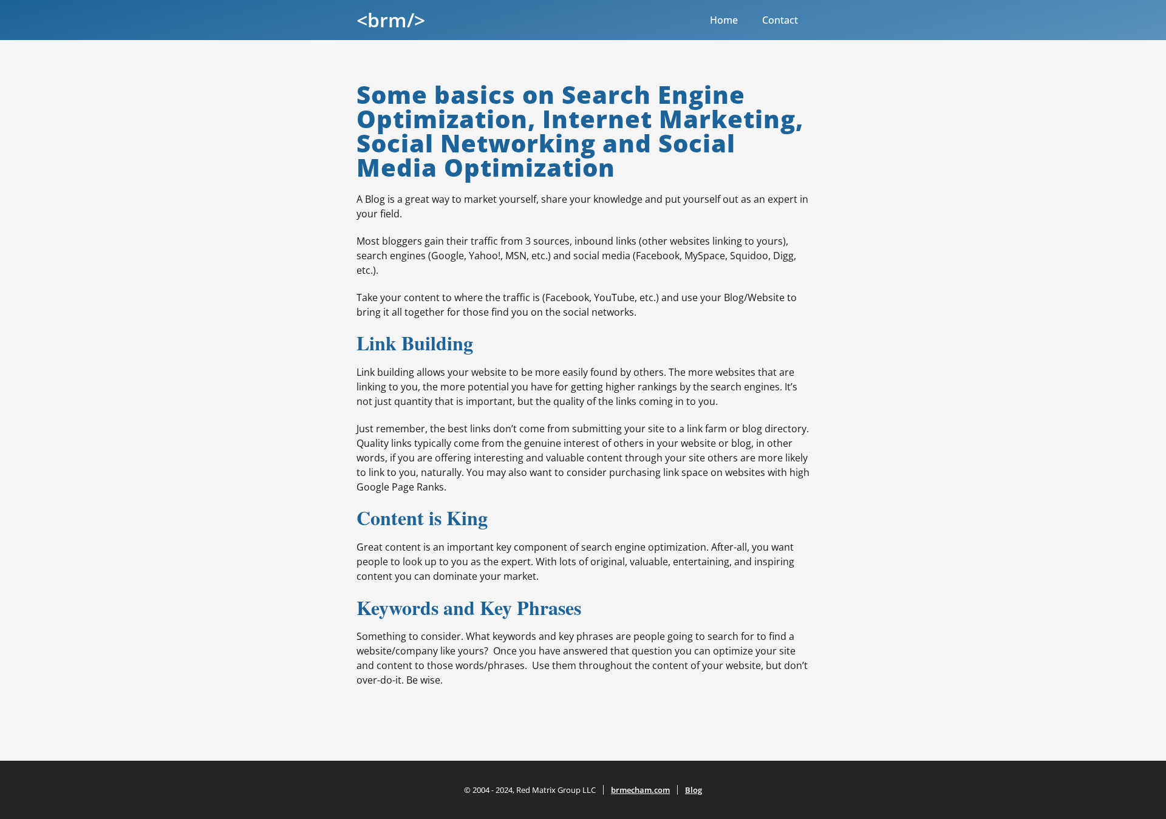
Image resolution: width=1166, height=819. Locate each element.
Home (724, 20)
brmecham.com (640, 789)
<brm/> (390, 20)
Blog (693, 789)
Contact (780, 20)
